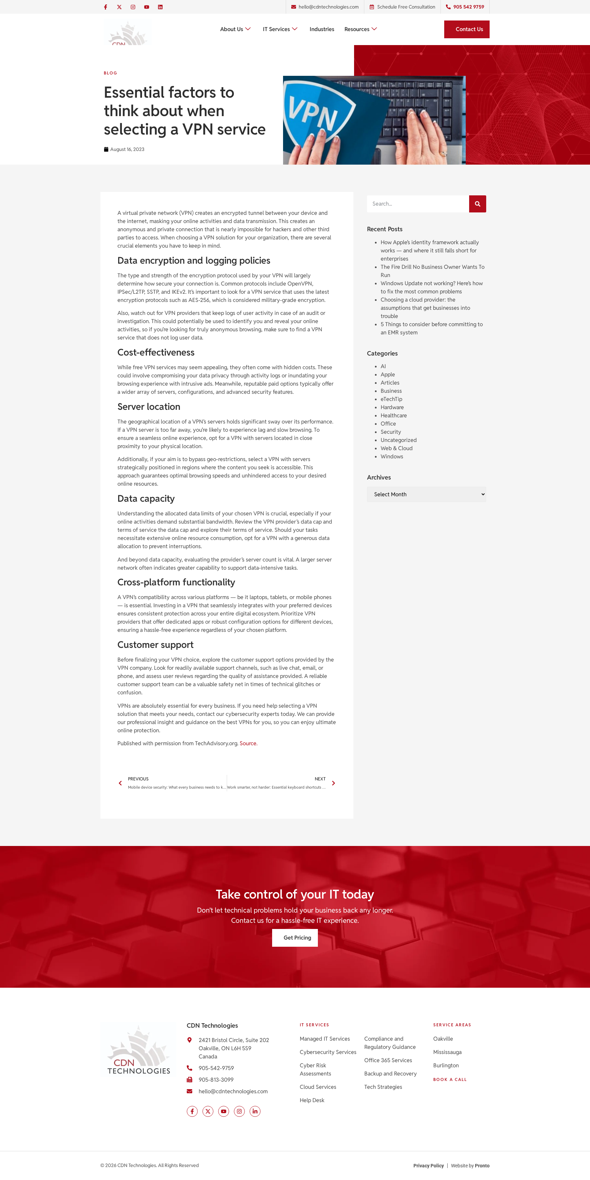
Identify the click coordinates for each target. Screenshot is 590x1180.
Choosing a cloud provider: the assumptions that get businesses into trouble (425, 308)
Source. (248, 743)
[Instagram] (133, 7)
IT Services (276, 29)
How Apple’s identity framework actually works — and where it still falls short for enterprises (430, 250)
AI (383, 366)
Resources (357, 29)
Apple (388, 374)
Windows (392, 456)
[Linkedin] (160, 7)
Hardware (392, 407)
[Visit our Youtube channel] (223, 1111)
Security (391, 431)
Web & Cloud (397, 448)
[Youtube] (146, 7)
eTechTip (391, 399)
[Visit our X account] (207, 1111)
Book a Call (450, 1079)
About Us (231, 29)
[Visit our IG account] (239, 1111)
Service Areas (452, 1024)
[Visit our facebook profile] (192, 1111)
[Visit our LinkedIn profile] (255, 1111)
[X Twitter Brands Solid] (119, 7)
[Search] (477, 203)
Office (388, 423)
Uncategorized (399, 440)
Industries (322, 29)
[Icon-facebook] (105, 7)
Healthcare (394, 415)
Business (391, 390)
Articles (390, 382)
